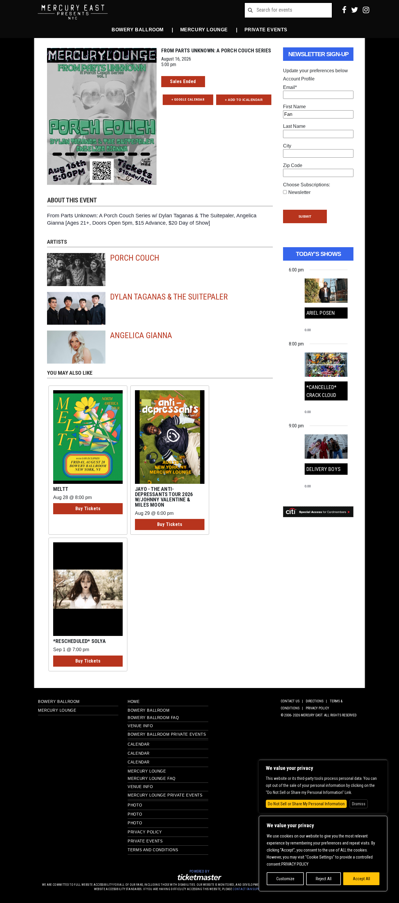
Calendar (139, 744)
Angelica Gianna (141, 335)
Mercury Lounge (204, 29)
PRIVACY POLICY (317, 708)
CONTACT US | (293, 701)
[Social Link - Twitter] (354, 10)
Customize (285, 878)
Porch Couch (134, 258)
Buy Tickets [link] (88, 508)
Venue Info (140, 726)
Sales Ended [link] (183, 81)
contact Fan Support (249, 889)
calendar (139, 762)
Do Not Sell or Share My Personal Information (306, 803)
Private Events (265, 29)
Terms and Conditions (153, 850)
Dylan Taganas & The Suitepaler (169, 297)
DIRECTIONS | (317, 701)
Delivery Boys (323, 469)
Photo (135, 805)
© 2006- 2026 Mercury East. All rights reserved (319, 715)
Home (134, 701)
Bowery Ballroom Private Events (167, 734)
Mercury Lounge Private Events (165, 795)
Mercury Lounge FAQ (152, 778)
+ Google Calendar (188, 100)
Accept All (361, 878)
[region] (323, 853)
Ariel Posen (320, 313)
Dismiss (358, 803)
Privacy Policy (145, 832)
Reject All (324, 878)
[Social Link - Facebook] (344, 10)
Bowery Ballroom (138, 29)
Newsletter (299, 192)
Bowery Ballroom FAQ (153, 717)
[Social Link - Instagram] (366, 10)
